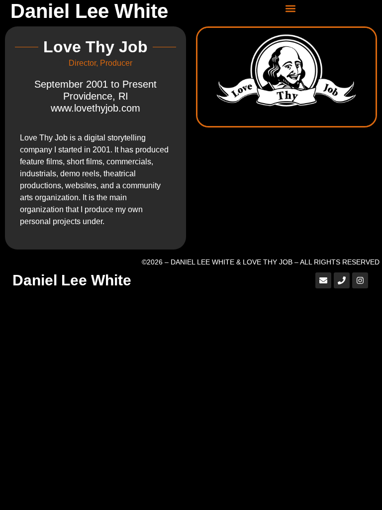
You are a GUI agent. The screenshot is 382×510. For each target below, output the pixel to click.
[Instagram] (360, 280)
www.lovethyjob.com (95, 108)
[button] (291, 8)
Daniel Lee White (89, 11)
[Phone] (342, 280)
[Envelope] (323, 280)
